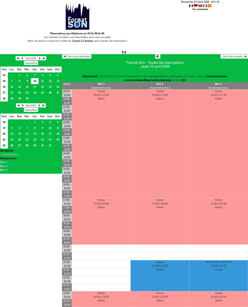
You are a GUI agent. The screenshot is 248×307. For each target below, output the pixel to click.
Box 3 (4, 170)
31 (50, 145)
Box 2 (4, 166)
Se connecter (200, 9)
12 (50, 81)
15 (4, 81)
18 (42, 86)
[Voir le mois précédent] (22, 58)
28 (11, 98)
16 (4, 86)
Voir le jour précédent (78, 56)
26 (50, 92)
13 (58, 81)
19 (50, 86)
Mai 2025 (31, 105)
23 (27, 92)
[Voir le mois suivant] (39, 58)
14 (4, 75)
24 (35, 92)
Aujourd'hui (31, 62)
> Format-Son (9, 154)
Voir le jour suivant (233, 56)
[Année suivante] (44, 58)
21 (11, 92)
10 (50, 128)
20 (58, 86)
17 (35, 86)
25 (42, 92)
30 (27, 98)
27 (58, 92)
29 (19, 98)
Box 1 (4, 162)
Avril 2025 (31, 58)
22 (19, 92)
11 (42, 81)
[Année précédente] (18, 58)
